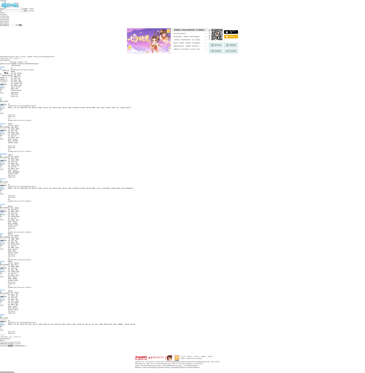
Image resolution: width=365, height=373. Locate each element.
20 (5, 183)
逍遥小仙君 (7, 63)
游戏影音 (4, 19)
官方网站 (4, 16)
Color (2, 342)
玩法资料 (4, 18)
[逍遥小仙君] (1, 63)
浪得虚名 (2, 67)
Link (9, 342)
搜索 (17, 25)
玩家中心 (17, 56)
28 (5, 82)
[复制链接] (17, 65)
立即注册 (31, 10)
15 (5, 128)
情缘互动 (4, 21)
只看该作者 (31, 70)
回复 (12, 94)
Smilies (19, 342)
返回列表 (2, 60)
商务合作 (189, 356)
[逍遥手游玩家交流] (9, 2)
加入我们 (196, 356)
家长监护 (210, 356)
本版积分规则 (3, 346)
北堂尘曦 (2, 204)
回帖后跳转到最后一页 (21, 346)
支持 (14, 94)
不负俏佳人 (3, 178)
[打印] (12, 62)
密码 (1, 10)
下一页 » (2, 335)
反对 (17, 94)
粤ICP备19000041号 (191, 361)
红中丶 (1, 98)
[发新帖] (7, 60)
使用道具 (13, 96)
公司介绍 (183, 356)
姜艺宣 (1, 234)
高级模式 (2, 340)
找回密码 (31, 8)
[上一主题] (17, 62)
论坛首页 (3, 14)
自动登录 (25, 8)
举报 (17, 96)
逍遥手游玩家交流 (4, 56)
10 (7, 58)
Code (15, 342)
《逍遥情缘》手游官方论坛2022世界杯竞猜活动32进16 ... (41, 56)
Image (5, 342)
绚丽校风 (2, 261)
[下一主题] (24, 62)
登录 (14, 344)
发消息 (1, 93)
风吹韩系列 (3, 123)
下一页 (19, 58)
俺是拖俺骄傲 (3, 154)
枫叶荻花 (2, 290)
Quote (11, 342)
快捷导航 (2, 12)
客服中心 (4, 23)
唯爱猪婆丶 (3, 314)
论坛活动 (23, 56)
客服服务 (203, 356)
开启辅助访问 (3, 1)
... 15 (9, 58)
